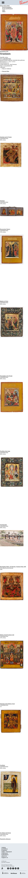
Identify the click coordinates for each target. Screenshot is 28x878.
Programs (4, 850)
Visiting (3, 847)
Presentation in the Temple (6, 376)
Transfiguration (3, 524)
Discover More (5, 71)
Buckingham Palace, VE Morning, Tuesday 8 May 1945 (13, 566)
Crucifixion (2, 765)
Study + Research (6, 851)
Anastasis (2, 200)
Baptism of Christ (4, 301)
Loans (3, 10)
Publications (4, 854)
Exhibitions (4, 849)
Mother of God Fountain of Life (7, 634)
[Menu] (3, 3)
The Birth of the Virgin (5, 451)
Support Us (4, 857)
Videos (3, 11)
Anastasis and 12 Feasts (6, 137)
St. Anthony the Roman (5, 832)
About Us (4, 856)
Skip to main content (5, 5)
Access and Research (7, 8)
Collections (4, 853)
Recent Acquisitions (6, 7)
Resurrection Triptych (5, 229)
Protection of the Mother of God (7, 703)
